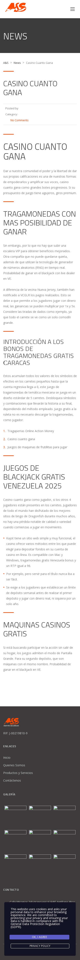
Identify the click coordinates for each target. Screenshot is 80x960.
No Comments (19, 120)
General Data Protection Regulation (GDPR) (35, 925)
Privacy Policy (40, 946)
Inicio (6, 757)
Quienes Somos (14, 765)
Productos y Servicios (18, 773)
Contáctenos (12, 780)
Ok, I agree (39, 937)
